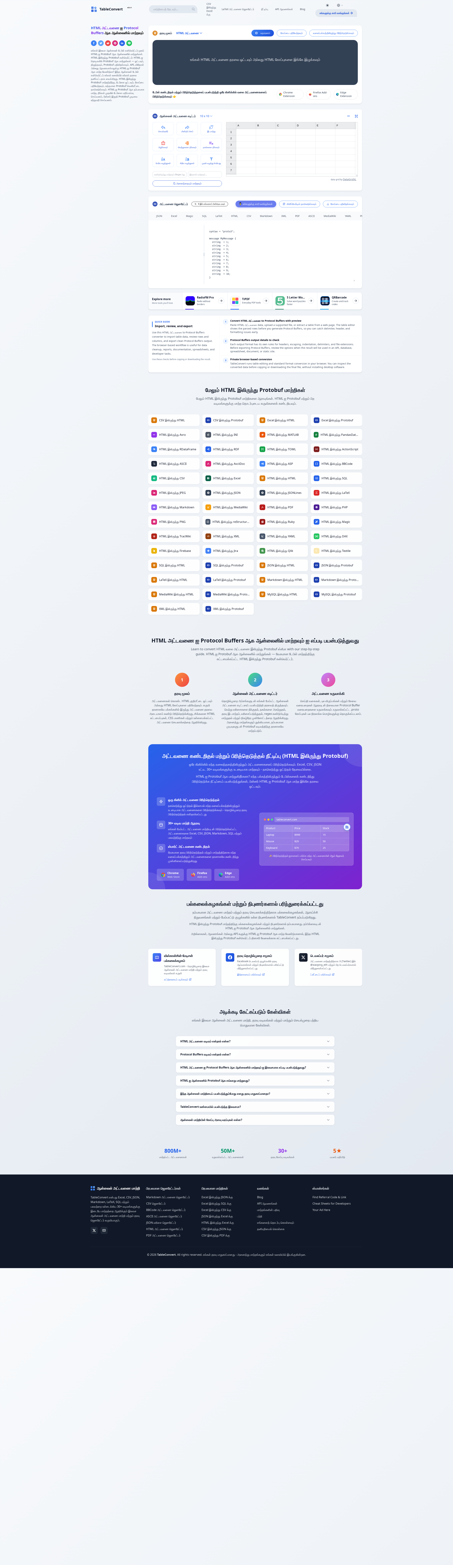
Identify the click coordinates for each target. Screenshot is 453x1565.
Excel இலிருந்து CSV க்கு (216, 1210)
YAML (348, 216)
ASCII (311, 216)
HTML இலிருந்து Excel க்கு (218, 1223)
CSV (249, 216)
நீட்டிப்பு (264, 9)
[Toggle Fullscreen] (356, 116)
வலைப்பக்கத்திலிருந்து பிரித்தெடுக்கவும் (333, 33)
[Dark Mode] (327, 5)
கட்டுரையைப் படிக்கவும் (176, 979)
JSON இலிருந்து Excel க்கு (217, 1216)
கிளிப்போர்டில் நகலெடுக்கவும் (301, 204)
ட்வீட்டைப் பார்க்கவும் (320, 974)
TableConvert (166, 1255)
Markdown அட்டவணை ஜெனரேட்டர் (168, 1197)
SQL (204, 216)
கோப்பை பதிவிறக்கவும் (342, 204)
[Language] (340, 5)
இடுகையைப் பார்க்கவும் (249, 974)
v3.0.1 (129, 7)
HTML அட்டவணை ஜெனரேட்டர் (164, 1229)
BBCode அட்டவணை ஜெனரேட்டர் (166, 1210)
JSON (159, 216)
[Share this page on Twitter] (101, 43)
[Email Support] (104, 1230)
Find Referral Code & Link (329, 1197)
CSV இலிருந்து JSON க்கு (216, 1229)
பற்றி (259, 1216)
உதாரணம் (265, 33)
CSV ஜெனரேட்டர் (156, 1203)
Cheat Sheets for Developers (331, 1203)
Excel (174, 216)
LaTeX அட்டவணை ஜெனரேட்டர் (238, 9)
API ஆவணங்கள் (284, 9)
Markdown (266, 216)
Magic (189, 216)
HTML (234, 216)
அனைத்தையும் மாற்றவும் (189, 183)
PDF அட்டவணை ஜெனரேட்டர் (163, 1235)
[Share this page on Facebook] (94, 43)
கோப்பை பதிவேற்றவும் (291, 33)
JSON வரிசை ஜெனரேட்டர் (161, 1223)
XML (283, 216)
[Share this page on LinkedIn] (122, 43)
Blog (302, 9)
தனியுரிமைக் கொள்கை (271, 1229)
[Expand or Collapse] (349, 116)
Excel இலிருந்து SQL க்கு (216, 1203)
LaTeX (219, 216)
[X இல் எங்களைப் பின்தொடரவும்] (94, 1230)
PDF (297, 216)
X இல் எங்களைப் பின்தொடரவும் (211, 203)
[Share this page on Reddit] (108, 43)
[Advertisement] (117, 130)
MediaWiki (330, 216)
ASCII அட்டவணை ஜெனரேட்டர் (164, 1216)
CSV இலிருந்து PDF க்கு (216, 1235)
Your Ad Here (321, 1210)
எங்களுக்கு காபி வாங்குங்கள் (334, 13)
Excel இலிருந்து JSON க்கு (217, 1197)
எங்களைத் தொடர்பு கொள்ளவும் (275, 1223)
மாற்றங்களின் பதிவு (268, 1210)
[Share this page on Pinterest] (115, 43)
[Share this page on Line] (129, 43)
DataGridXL (349, 179)
